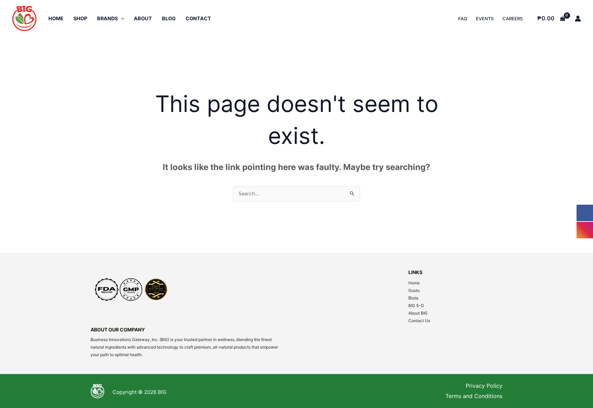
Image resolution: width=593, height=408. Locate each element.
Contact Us (419, 320)
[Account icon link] (578, 18)
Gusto (414, 290)
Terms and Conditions (473, 396)
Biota (413, 298)
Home (414, 282)
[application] (121, 18)
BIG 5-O (416, 305)
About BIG (418, 313)
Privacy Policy (484, 385)
